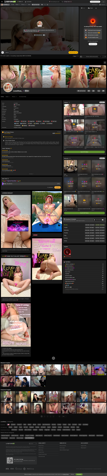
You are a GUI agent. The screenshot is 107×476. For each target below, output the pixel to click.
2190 (67, 175)
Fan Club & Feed (22, 96)
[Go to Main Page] (10, 1)
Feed (29, 4)
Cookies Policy (41, 452)
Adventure (24, 123)
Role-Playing (47, 121)
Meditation (18, 125)
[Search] (62, 2)
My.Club (20, 127)
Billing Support (83, 447)
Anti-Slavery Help (42, 456)
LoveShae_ (3, 421)
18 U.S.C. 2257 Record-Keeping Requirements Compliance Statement (88, 468)
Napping (25, 125)
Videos (18, 4)
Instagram (15, 127)
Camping (37, 123)
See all (101, 102)
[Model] (105, 62)
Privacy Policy (41, 445)
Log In (103, 1)
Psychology (32, 125)
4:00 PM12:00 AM (99, 227)
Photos (24, 4)
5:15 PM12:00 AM (99, 235)
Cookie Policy (66, 474)
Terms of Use (41, 447)
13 (93, 210)
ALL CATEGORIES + (29, 437)
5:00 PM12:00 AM (99, 230)
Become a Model (63, 445)
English (32, 443)
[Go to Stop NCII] (30, 469)
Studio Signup (62, 447)
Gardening (50, 123)
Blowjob (17, 121)
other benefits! (95, 41)
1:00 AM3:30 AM (89, 227)
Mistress (39, 121)
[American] (8, 425)
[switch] (103, 220)
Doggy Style (32, 121)
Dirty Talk (24, 121)
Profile (12, 4)
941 (66, 210)
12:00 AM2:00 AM (89, 230)
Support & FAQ (83, 445)
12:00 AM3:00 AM (89, 224)
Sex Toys (54, 121)
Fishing (43, 123)
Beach (31, 123)
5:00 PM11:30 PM (99, 224)
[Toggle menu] (2, 1)
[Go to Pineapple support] (24, 469)
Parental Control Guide (43, 454)
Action (17, 123)
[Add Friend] (99, 91)
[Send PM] (103, 91)
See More (31, 173)
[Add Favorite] (2, 52)
